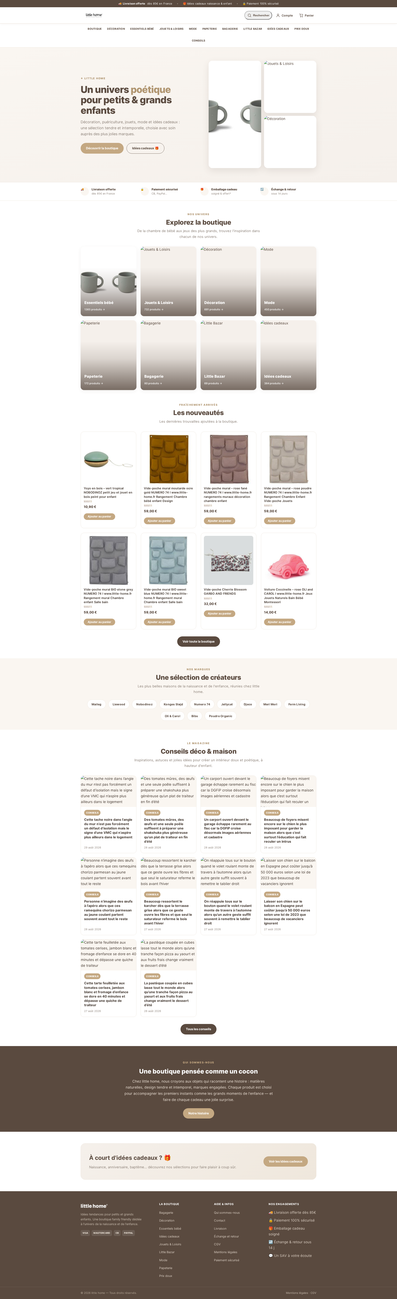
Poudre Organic (220, 716)
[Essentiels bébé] (235, 114)
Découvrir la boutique (102, 148)
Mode (193, 28)
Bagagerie (230, 28)
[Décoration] (290, 142)
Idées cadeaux (278, 28)
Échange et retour (226, 1236)
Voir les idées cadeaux (286, 1161)
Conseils (198, 40)
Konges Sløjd (173, 704)
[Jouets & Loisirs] (290, 87)
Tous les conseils (198, 1029)
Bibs (194, 716)
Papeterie (209, 28)
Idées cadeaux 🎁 (145, 148)
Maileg (97, 704)
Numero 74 (202, 704)
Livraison (220, 1228)
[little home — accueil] (94, 15)
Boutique (95, 28)
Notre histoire (198, 1113)
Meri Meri (270, 704)
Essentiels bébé (142, 28)
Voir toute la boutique (199, 641)
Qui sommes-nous (227, 1213)
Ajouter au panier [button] (99, 516)
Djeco (248, 704)
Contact (219, 1220)
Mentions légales (225, 1252)
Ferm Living (296, 704)
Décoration (116, 28)
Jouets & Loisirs (171, 28)
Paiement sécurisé (226, 1260)
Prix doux (301, 28)
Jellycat (227, 704)
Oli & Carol (172, 716)
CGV (217, 1244)
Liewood (119, 704)
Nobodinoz (144, 704)
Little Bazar (252, 28)
